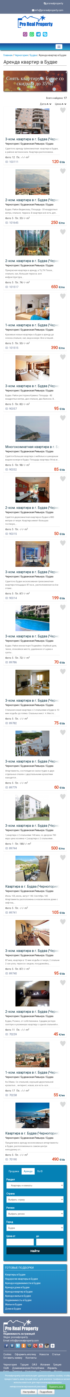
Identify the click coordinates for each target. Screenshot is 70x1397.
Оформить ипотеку (25, 1354)
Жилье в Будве (13, 1304)
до (37, 1236)
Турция (24, 1364)
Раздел (10, 1179)
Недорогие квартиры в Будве (21, 1279)
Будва (33, 55)
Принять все (56, 1386)
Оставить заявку (12, 1357)
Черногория (21, 55)
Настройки (29, 1392)
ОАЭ (34, 1364)
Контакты (31, 1357)
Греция (57, 1364)
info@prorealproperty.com (49, 10)
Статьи (56, 1354)
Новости (44, 1354)
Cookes (7, 1354)
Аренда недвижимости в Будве (23, 1283)
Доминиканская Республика (28, 1368)
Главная (7, 55)
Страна (10, 1193)
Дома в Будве (13, 1308)
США (6, 1368)
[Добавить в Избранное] (63, 110)
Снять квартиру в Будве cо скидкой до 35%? (35, 81)
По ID (40, 1171)
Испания (45, 1364)
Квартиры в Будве (15, 1274)
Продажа (14, 1171)
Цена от (10, 1236)
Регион (10, 1207)
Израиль (52, 1368)
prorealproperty (54, 3)
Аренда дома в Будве (17, 1287)
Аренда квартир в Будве (19, 1291)
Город (9, 1222)
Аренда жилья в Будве (18, 1296)
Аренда (28, 1171)
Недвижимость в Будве (18, 1300)
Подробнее (46, 1392)
